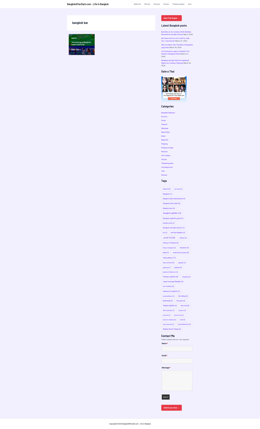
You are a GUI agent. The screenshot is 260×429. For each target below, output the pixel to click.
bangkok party (168, 223)
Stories (166, 4)
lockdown (184, 248)
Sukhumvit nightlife (171, 291)
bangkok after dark (171, 203)
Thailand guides (178, 4)
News (163, 136)
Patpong (164, 144)
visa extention (184, 324)
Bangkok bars (169, 208)
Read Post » (75, 49)
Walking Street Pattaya (172, 329)
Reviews (157, 4)
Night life (137, 4)
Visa (189, 4)
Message (166, 368)
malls (166, 253)
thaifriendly (168, 301)
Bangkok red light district (174, 228)
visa (182, 320)
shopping (186, 277)
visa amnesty (168, 324)
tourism (182, 310)
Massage (164, 128)
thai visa (185, 306)
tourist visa (179, 315)
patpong (167, 267)
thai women (168, 310)
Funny (163, 120)
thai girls (181, 301)
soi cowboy (168, 286)
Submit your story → (171, 408)
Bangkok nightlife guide (173, 218)
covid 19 (169, 237)
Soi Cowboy (165, 155)
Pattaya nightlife (170, 277)
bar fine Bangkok (178, 233)
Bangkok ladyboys (168, 113)
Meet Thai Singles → (171, 18)
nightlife (182, 263)
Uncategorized (167, 167)
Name (165, 343)
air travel (178, 189)
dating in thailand (171, 243)
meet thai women (181, 253)
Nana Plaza (165, 132)
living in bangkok (169, 248)
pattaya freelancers (170, 272)
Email (164, 355)
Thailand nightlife (170, 306)
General (164, 124)
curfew (183, 238)
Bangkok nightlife (172, 213)
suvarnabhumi (168, 296)
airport (167, 189)
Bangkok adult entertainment (174, 199)
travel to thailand (169, 320)
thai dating (183, 296)
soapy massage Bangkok (173, 282)
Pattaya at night (167, 148)
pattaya (178, 267)
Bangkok (167, 194)
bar (165, 233)
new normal (168, 263)
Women (147, 4)
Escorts (164, 117)
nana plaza (169, 258)
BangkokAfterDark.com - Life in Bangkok (88, 4)
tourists (166, 315)
